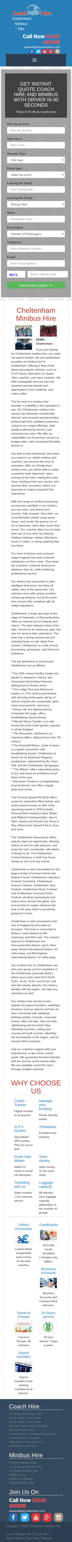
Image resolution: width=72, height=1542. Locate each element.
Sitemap (46, 1538)
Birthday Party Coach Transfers (29, 1425)
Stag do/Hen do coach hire (26, 1441)
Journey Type (16, 153)
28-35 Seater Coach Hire (25, 1417)
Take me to (14, 138)
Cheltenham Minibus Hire (21, 24)
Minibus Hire (24, 1534)
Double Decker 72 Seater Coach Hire (32, 1433)
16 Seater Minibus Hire (23, 1470)
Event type (14, 168)
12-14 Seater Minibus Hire (25, 1466)
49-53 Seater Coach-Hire (25, 1421)
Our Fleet (33, 1538)
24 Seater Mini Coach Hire (25, 1413)
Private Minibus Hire (21, 1482)
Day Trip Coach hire (21, 1429)
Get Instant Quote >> (36, 285)
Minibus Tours (18, 1474)
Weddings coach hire (22, 1445)
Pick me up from (18, 124)
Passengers (15, 227)
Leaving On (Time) (19, 197)
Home (10, 1534)
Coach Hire (41, 1534)
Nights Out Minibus (21, 1478)
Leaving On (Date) (19, 183)
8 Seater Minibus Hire (22, 1462)
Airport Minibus (15, 1538)
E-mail (11, 257)
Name (11, 212)
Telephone (14, 242)
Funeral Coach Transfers (25, 1437)
